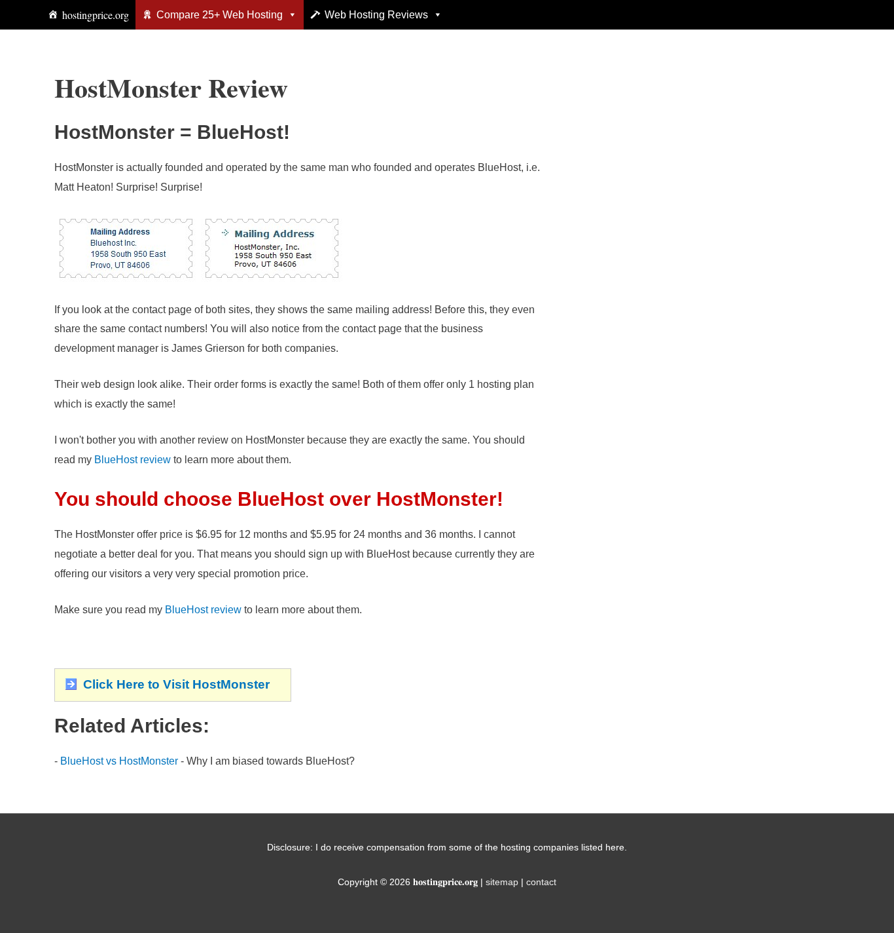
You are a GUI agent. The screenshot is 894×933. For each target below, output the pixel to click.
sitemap (502, 882)
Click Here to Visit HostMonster (176, 684)
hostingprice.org (95, 15)
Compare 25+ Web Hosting (219, 14)
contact (541, 882)
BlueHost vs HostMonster (119, 761)
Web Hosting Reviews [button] (376, 14)
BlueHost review (132, 459)
